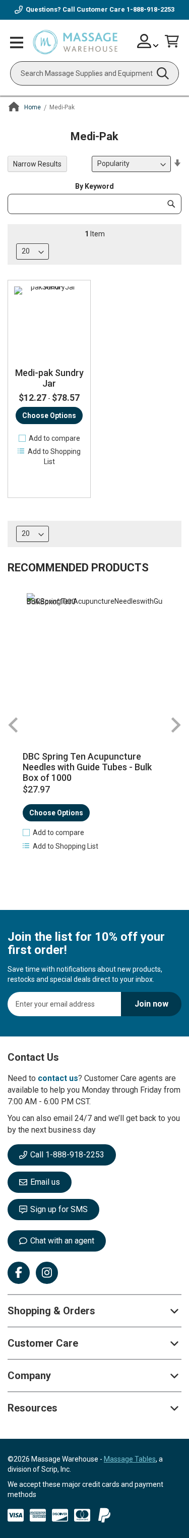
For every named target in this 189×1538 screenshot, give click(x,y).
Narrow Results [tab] (37, 164)
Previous (14, 725)
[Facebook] (19, 1273)
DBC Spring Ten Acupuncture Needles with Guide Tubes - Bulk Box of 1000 (87, 767)
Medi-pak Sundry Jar (49, 378)
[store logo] (75, 42)
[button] (49, 438)
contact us (58, 1078)
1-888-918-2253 (150, 9)
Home (32, 107)
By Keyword (94, 186)
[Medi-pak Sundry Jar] (49, 321)
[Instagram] (47, 1273)
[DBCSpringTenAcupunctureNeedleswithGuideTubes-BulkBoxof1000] (94, 661)
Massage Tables (130, 1459)
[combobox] (94, 73)
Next (175, 725)
